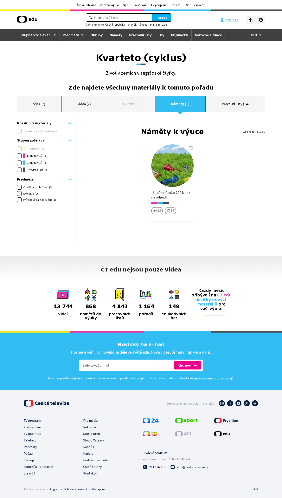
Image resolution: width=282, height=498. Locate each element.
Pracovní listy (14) (235, 103)
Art (188, 5)
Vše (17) (39, 103)
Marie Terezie (158, 24)
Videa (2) (84, 103)
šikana (143, 24)
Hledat (161, 17)
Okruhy (96, 35)
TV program (159, 5)
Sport (127, 5)
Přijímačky (179, 35)
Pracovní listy (140, 35)
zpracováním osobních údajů (213, 378)
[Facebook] (250, 20)
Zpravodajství (109, 5)
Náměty (116, 35)
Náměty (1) (180, 103)
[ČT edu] (27, 21)
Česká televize (86, 5)
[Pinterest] (261, 20)
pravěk (132, 24)
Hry (161, 35)
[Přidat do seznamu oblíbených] (191, 147)
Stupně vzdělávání (36, 35)
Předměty (71, 35)
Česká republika (115, 24)
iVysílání (141, 5)
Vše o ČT (199, 5)
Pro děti (176, 5)
